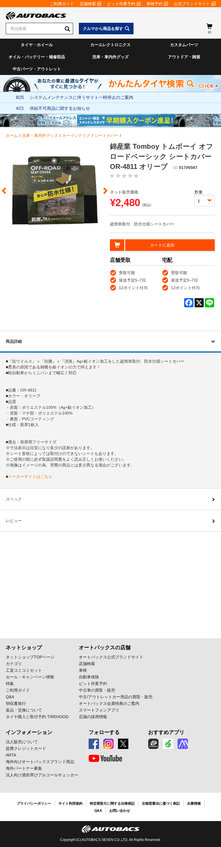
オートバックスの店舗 (105, 647)
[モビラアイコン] (183, 744)
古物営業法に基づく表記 (161, 803)
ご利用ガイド (62, 3)
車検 (83, 670)
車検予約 (154, 3)
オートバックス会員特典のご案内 (109, 703)
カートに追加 (162, 245)
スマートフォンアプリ (99, 710)
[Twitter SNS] (123, 744)
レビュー (14, 520)
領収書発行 (16, 703)
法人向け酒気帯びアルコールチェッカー (42, 775)
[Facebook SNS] (94, 744)
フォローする (104, 732)
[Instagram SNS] (108, 744)
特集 (10, 683)
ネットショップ (24, 647)
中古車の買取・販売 (97, 690)
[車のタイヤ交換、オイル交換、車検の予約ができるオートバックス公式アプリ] (153, 744)
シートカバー (106, 135)
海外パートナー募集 (24, 768)
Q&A (10, 696)
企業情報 (194, 803)
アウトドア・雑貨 (184, 56)
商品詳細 (14, 341)
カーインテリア (76, 135)
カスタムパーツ (184, 44)
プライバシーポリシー (34, 803)
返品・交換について (24, 710)
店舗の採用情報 (93, 716)
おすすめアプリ (166, 732)
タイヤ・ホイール (37, 44)
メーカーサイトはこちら (30, 476)
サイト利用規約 (70, 803)
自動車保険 (89, 677)
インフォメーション (29, 732)
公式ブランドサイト (192, 3)
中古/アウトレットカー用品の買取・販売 (116, 696)
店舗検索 (88, 3)
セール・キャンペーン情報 (30, 677)
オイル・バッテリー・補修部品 (37, 56)
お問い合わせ (119, 811)
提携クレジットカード (26, 748)
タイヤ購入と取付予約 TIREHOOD (37, 716)
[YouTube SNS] (105, 758)
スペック (14, 499)
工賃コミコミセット (24, 670)
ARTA (11, 755)
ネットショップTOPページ (30, 657)
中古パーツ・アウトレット (37, 69)
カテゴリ (14, 663)
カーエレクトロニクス (110, 44)
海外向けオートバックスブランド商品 (40, 761)
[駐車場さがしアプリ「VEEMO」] (168, 744)
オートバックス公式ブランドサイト (111, 657)
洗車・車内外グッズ (110, 56)
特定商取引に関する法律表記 (112, 803)
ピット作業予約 (121, 3)
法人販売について (22, 741)
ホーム (12, 135)
